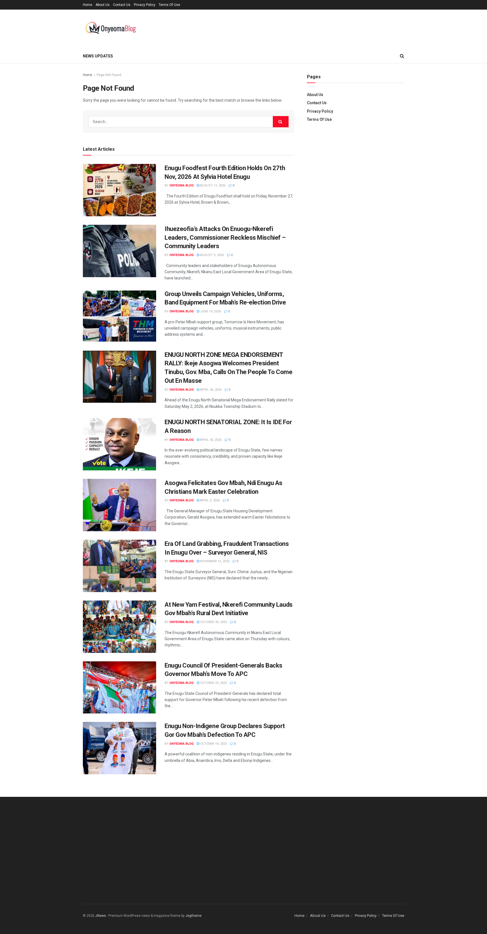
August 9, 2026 (211, 255)
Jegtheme (193, 916)
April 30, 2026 (210, 390)
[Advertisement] (355, 174)
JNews (100, 916)
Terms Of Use (169, 5)
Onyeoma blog (181, 185)
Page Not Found (109, 75)
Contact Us (121, 5)
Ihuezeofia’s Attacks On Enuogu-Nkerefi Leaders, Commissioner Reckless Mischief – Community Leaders (225, 237)
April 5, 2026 (209, 500)
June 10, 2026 (210, 311)
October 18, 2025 (213, 744)
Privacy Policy (144, 5)
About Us (103, 5)
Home (87, 5)
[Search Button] (281, 121)
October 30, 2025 (213, 622)
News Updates (98, 56)
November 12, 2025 (214, 561)
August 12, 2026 (212, 185)
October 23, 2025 (213, 683)
